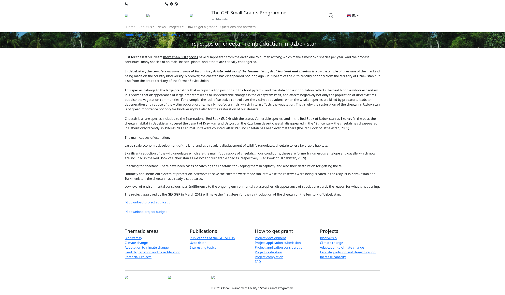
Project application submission (278, 243)
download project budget (147, 212)
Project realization (268, 252)
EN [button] (353, 15)
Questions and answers (238, 27)
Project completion (269, 257)
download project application (150, 202)
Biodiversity (171, 35)
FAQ (258, 261)
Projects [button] (175, 27)
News (161, 27)
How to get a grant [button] (201, 27)
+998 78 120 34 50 (142, 4)
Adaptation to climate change (147, 247)
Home (130, 27)
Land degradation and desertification (152, 252)
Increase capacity (333, 257)
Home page (133, 35)
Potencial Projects (138, 257)
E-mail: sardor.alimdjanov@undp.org (263, 4)
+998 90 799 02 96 (192, 4)
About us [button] (145, 27)
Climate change (136, 243)
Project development (270, 238)
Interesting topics (203, 247)
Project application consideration (279, 247)
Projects (152, 35)
